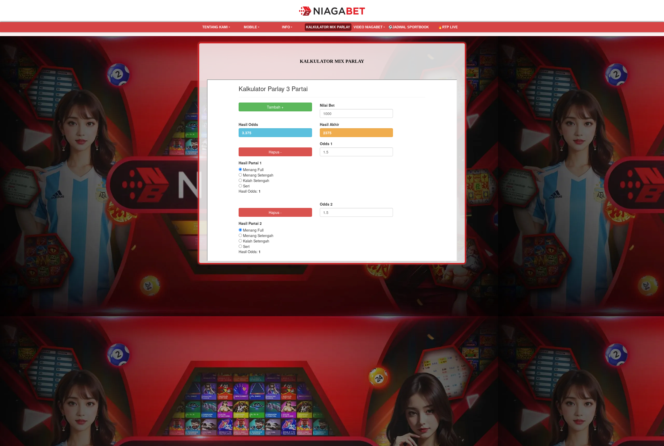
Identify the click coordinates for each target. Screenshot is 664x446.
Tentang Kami (215, 27)
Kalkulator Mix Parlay (328, 27)
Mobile (250, 27)
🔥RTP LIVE (448, 27)
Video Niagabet (368, 27)
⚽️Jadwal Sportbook (408, 27)
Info (286, 27)
